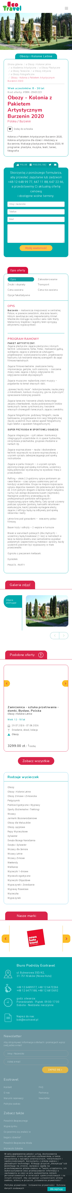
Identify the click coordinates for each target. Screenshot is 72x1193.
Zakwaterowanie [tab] (47, 279)
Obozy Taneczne (21, 71)
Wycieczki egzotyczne (19, 876)
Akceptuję (56, 1189)
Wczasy (12, 814)
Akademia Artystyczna (24, 67)
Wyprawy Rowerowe (18, 889)
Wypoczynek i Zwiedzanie (21, 884)
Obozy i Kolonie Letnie (39, 64)
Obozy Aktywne (43, 71)
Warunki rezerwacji (13, 1098)
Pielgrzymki (14, 800)
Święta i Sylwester (17, 845)
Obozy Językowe (16, 827)
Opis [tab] (13, 279)
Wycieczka (13, 893)
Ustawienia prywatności (42, 1185)
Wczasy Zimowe (16, 858)
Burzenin (25, 121)
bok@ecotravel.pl (27, 1019)
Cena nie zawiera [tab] (48, 290)
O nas (7, 1092)
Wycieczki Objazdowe (19, 880)
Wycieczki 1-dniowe (18, 871)
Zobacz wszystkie (36, 761)
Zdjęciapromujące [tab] (11, 601)
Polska (12, 121)
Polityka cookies (12, 1104)
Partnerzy (44, 1092)
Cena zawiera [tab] (15, 290)
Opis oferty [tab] (17, 270)
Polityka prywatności (15, 1185)
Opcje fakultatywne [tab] (19, 295)
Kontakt (8, 1087)
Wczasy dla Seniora (18, 849)
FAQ (41, 1087)
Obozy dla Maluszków (19, 822)
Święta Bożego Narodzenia (21, 840)
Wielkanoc (13, 867)
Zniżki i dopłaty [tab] (16, 284)
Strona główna (15, 64)
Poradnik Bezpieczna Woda (18, 1143)
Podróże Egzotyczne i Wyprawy (24, 805)
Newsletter (44, 1098)
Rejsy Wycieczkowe (18, 831)
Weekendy (13, 862)
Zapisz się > (55, 1069)
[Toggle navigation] (66, 8)
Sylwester (13, 836)
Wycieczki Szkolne (13, 1148)
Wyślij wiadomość (36, 248)
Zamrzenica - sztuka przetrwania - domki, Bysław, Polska (33, 709)
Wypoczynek (14, 898)
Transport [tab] (43, 284)
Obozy (11, 787)
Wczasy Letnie (15, 853)
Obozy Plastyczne (50, 67)
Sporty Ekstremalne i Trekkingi (24, 809)
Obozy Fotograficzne (24, 74)
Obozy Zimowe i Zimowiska (22, 796)
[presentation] (54, 635)
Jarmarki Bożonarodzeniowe (22, 818)
